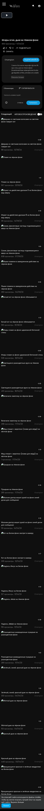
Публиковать (33, 103)
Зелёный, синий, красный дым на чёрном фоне (20, 692)
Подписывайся (31, 60)
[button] (39, 6)
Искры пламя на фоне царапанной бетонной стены (22, 355)
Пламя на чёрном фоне (10, 182)
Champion (9, 60)
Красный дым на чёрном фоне (13, 758)
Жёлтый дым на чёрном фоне (13, 725)
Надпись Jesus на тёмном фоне (14, 624)
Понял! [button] (6, 805)
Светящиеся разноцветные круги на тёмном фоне (21, 387)
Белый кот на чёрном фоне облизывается (18, 322)
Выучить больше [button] (17, 802)
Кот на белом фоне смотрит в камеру (16, 558)
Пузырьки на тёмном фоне (12, 489)
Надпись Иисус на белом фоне (13, 591)
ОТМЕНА (20, 103)
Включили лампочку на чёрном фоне (16, 420)
